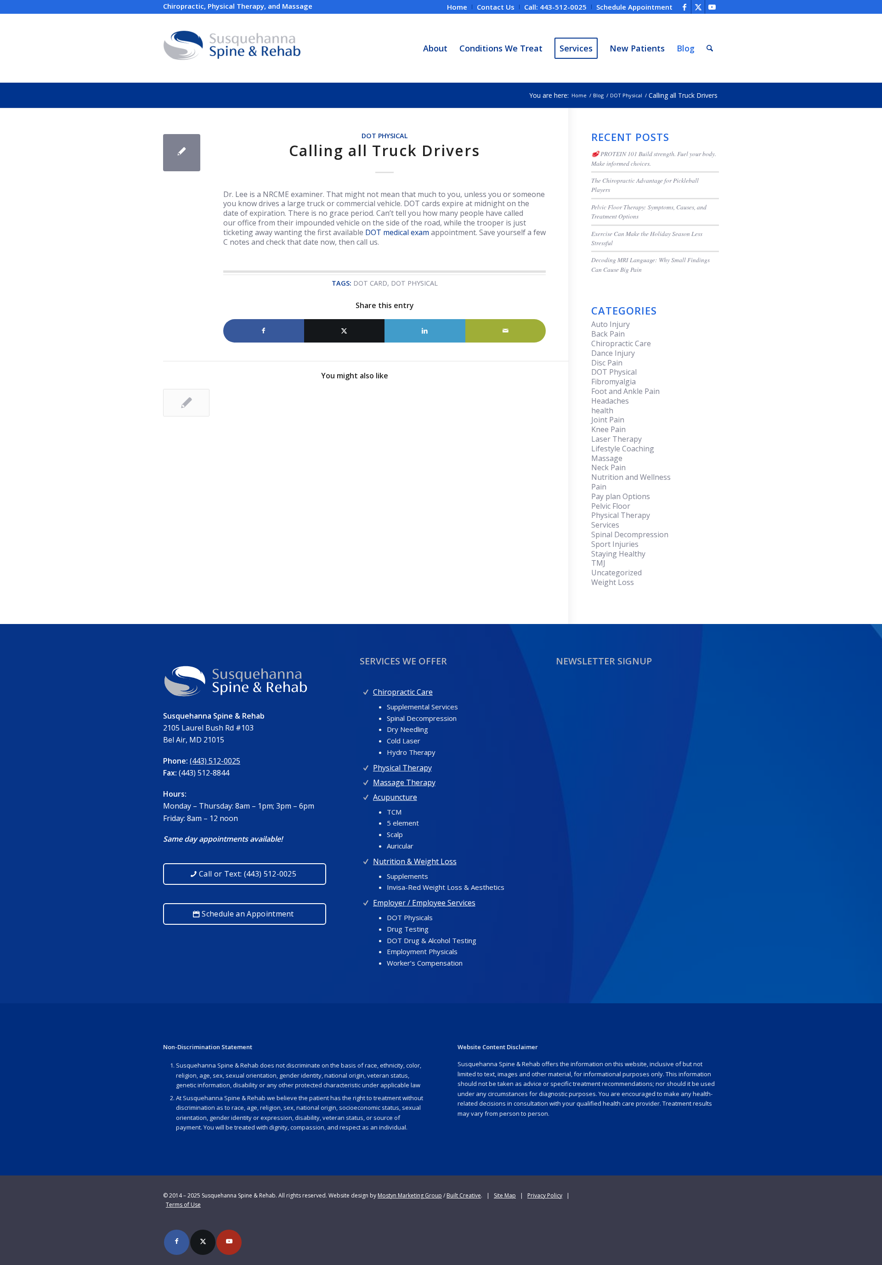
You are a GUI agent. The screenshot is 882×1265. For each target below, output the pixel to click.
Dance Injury (613, 353)
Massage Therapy (404, 782)
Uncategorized (616, 573)
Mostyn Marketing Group (410, 1195)
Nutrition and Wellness (631, 477)
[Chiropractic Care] (366, 690)
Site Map (505, 1195)
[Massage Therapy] (366, 780)
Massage (606, 458)
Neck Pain (608, 467)
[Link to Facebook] (684, 7)
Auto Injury (610, 324)
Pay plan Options (620, 496)
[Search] (710, 48)
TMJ (598, 563)
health (602, 410)
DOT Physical (385, 135)
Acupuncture (395, 797)
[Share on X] (344, 331)
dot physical (414, 283)
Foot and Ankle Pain (625, 391)
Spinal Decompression (629, 534)
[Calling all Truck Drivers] (181, 152)
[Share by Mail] (505, 331)
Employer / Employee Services (424, 903)
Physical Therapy (620, 515)
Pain (598, 487)
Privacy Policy (544, 1195)
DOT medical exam (397, 232)
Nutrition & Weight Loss (415, 861)
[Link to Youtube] (712, 7)
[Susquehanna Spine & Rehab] (232, 48)
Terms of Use (183, 1205)
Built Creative (464, 1195)
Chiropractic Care (621, 343)
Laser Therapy (616, 439)
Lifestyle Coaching (622, 449)
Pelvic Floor (610, 506)
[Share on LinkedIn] (424, 331)
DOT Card (370, 283)
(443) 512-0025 (215, 761)
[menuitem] (457, 7)
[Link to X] (698, 7)
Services (605, 525)
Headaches (610, 401)
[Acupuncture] (366, 795)
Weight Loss (612, 582)
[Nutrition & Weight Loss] (366, 859)
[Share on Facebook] (263, 331)
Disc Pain (606, 363)
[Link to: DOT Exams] (186, 402)
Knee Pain (608, 429)
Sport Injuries (615, 544)
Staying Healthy (618, 554)
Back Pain (608, 334)
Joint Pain (607, 420)
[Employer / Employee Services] (366, 900)
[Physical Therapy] (366, 765)
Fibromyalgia (613, 382)
